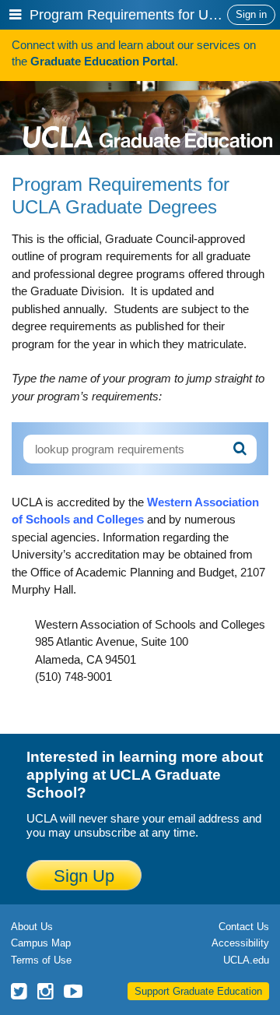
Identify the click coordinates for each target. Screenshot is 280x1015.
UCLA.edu (246, 960)
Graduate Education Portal (102, 61)
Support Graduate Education (198, 991)
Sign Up (84, 876)
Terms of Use (41, 960)
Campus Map (41, 943)
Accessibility (240, 943)
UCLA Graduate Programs (147, 114)
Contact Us (244, 926)
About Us (32, 926)
